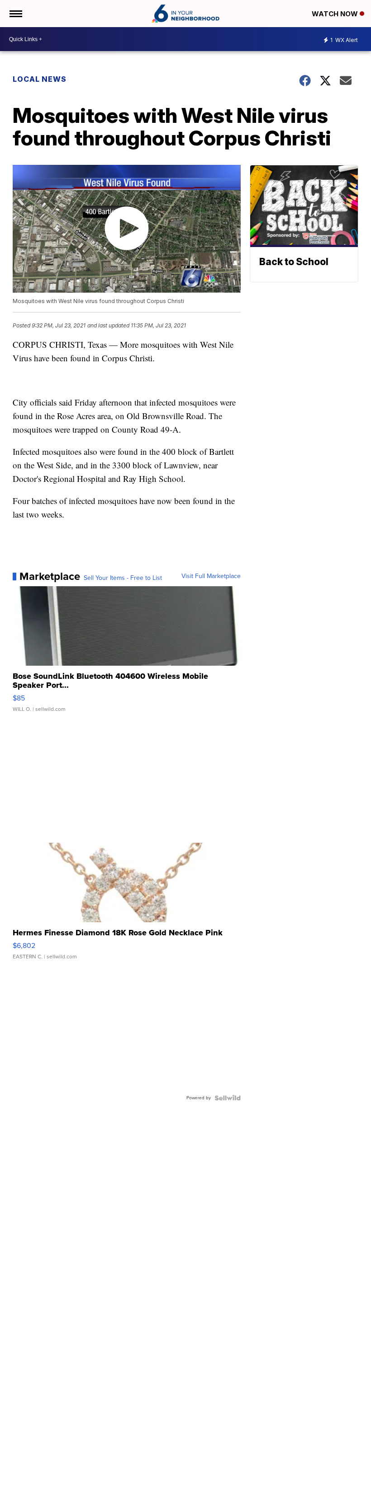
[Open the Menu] (15, 13)
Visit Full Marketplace (211, 576)
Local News (40, 79)
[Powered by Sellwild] (227, 1098)
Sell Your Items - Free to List (123, 578)
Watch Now (336, 13)
